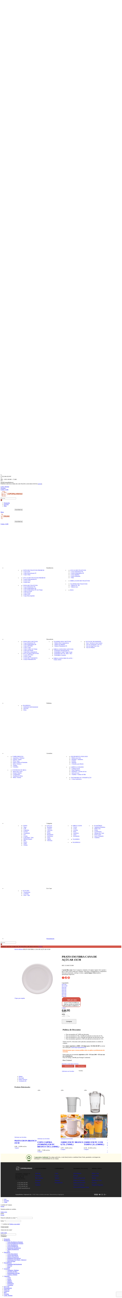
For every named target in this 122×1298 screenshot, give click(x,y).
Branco (21, 949)
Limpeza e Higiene (12, 1275)
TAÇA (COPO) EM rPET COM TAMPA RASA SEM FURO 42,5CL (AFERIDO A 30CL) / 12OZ (95, 1144)
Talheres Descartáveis (13, 1257)
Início (16, 949)
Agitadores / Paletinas (13, 1270)
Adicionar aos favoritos (68, 1071)
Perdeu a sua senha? (14, 1224)
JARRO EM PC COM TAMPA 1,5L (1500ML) (71, 1143)
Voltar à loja (4, 1212)
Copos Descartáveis (12, 1254)
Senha (3, 1221)
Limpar (64, 1008)
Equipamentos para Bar (13, 1273)
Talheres (9, 1281)
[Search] (1, 500)
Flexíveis (9, 1266)
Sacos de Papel (11, 1261)
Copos (9, 1278)
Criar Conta (4, 1233)
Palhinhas (9, 1282)
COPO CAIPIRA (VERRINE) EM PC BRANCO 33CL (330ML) (25, 1144)
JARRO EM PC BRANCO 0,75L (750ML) (49, 1143)
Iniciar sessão (4, 1227)
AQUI (39, 484)
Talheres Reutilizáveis (13, 1250)
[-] (62, 1016)
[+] (69, 1016)
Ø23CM (64, 989)
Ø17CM (64, 994)
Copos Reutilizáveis (12, 1245)
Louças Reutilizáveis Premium (15, 1244)
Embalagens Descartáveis (14, 1258)
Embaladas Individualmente (14, 1264)
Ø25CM (64, 993)
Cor (19, 949)
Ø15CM (64, 984)
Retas (8, 1267)
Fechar (2, 1207)
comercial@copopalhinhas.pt (78, 1047)
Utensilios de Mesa (12, 1272)
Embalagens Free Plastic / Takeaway (16, 1260)
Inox (8, 1251)
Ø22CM (64, 987)
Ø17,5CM (64, 986)
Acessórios (10, 1285)
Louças (9, 1279)
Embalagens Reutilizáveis (14, 1248)
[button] (68, 1066)
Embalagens (10, 1284)
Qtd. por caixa (72, 1000)
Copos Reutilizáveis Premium (15, 1242)
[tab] (63, 1076)
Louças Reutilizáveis (12, 1247)
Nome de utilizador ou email (9, 1218)
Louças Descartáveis (12, 1255)
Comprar (69, 1021)
